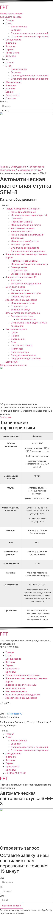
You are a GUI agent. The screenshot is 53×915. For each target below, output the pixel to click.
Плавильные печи (20, 296)
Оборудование (13, 39)
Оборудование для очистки (26, 358)
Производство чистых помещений (29, 33)
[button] (13, 365)
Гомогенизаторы (20, 290)
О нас (8, 23)
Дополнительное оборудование (28, 251)
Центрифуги (11, 361)
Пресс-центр (12, 52)
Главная (9, 20)
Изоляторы (17, 348)
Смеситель (17, 218)
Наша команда (19, 26)
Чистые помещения (16, 329)
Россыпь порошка (20, 244)
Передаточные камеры (23, 355)
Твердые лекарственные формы (22, 208)
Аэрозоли (16, 280)
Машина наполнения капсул (26, 225)
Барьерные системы (22, 316)
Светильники (18, 339)
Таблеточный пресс (21, 231)
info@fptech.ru (14, 713)
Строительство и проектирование (29, 36)
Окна (13, 342)
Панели (15, 335)
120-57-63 (15, 707)
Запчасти (10, 46)
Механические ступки (29, 170)
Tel (1, 887)
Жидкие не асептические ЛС (20, 277)
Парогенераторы (20, 352)
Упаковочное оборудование (26, 273)
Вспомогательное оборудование (22, 313)
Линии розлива (19, 267)
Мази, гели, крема (15, 286)
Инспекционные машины (24, 260)
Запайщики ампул (20, 309)
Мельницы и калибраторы (25, 241)
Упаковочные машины (23, 228)
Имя (2, 878)
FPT (4, 7)
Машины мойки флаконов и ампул (29, 264)
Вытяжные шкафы (26, 319)
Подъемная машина (21, 221)
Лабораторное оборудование (21, 299)
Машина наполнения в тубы (26, 293)
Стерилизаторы (19, 270)
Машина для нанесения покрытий (29, 215)
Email (3, 896)
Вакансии (16, 30)
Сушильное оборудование (25, 247)
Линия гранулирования (23, 212)
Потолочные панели (21, 345)
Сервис (9, 49)
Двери (14, 332)
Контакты (10, 56)
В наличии (10, 43)
